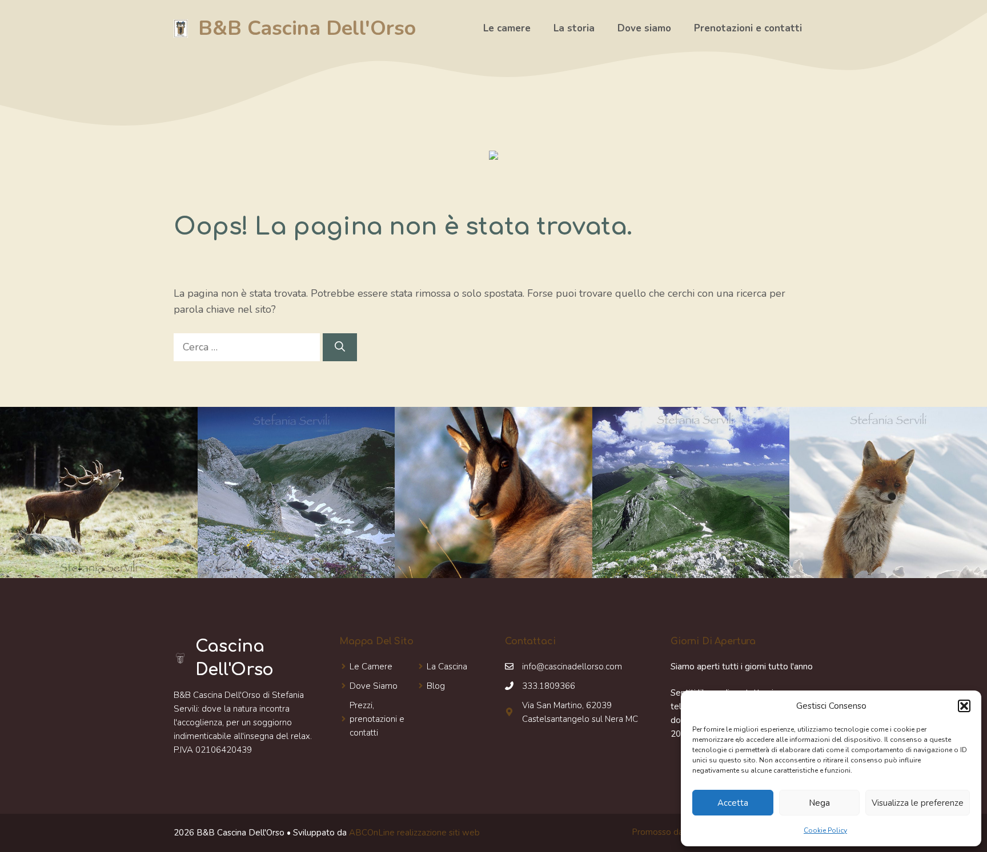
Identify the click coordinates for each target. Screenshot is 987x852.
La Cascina (447, 666)
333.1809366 (548, 686)
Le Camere (371, 666)
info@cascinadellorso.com (572, 666)
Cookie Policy (825, 830)
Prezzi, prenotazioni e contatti (377, 719)
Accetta (732, 803)
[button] (964, 706)
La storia (574, 28)
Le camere (507, 28)
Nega (819, 803)
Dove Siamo (374, 686)
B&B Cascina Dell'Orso (307, 28)
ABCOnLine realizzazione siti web (414, 832)
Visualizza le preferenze (918, 803)
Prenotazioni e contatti (748, 28)
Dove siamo (644, 28)
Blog (436, 686)
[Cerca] (340, 347)
